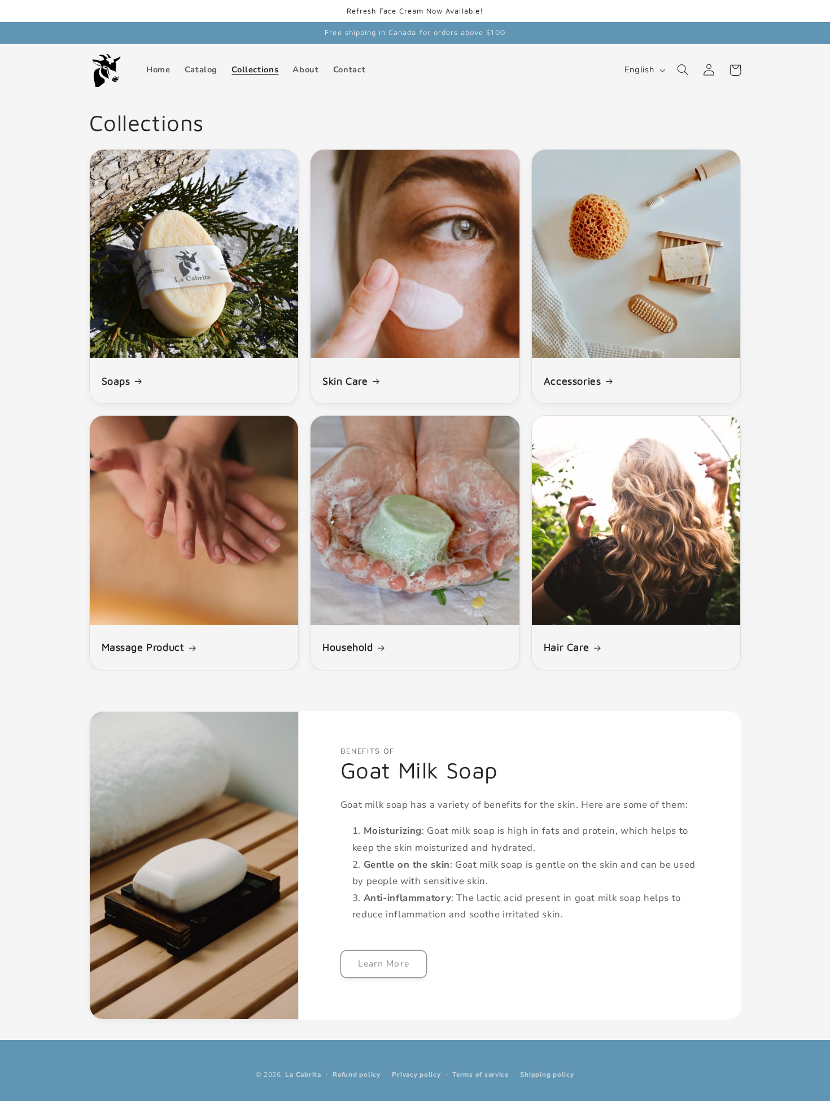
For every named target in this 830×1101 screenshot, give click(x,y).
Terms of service (480, 1074)
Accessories (572, 381)
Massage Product (143, 647)
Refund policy (357, 1074)
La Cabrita (303, 1074)
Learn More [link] (383, 964)
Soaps (116, 381)
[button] (683, 70)
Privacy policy (416, 1074)
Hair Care (566, 647)
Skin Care (345, 381)
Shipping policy (547, 1074)
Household (347, 647)
